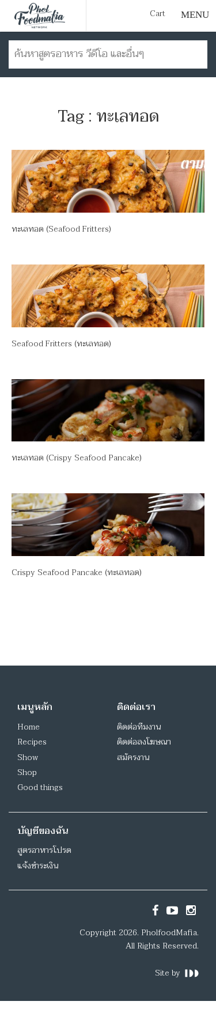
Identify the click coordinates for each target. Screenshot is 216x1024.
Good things (40, 787)
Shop (27, 772)
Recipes (32, 742)
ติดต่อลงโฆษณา (144, 742)
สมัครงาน (133, 757)
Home (28, 727)
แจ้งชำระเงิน (37, 865)
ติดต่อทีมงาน (139, 727)
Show (27, 757)
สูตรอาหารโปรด (44, 850)
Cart (157, 13)
